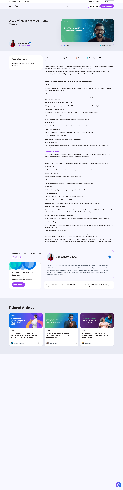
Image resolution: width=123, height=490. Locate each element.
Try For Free (93, 6)
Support (97, 1)
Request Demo (107, 6)
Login (102, 1)
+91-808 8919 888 (24, 1)
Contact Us (91, 1)
